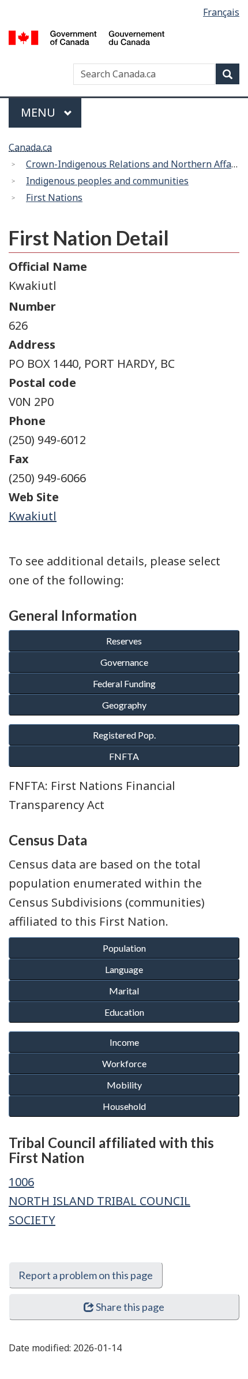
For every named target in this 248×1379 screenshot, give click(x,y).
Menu (39, 112)
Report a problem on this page (85, 1275)
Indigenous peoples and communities (107, 180)
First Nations (54, 197)
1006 (21, 1182)
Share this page (130, 1306)
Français (221, 12)
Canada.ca (30, 147)
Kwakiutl (33, 516)
